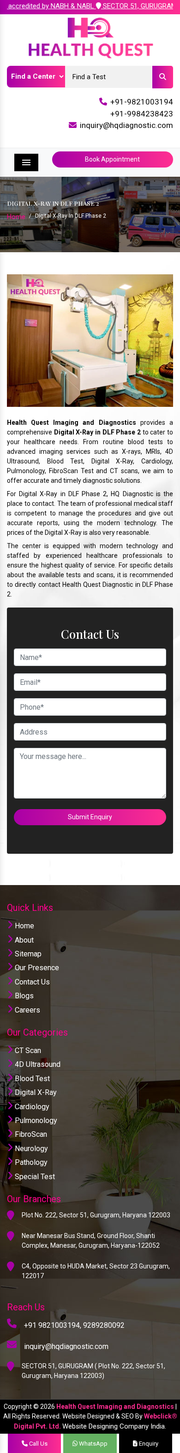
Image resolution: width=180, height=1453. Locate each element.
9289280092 (104, 1325)
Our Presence (36, 967)
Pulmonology (35, 1120)
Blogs (23, 995)
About (23, 940)
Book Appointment (112, 159)
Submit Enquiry (90, 817)
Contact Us (31, 982)
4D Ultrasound (36, 1064)
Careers (26, 1010)
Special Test (34, 1176)
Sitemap (27, 953)
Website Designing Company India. (114, 1426)
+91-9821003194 (141, 101)
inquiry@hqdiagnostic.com (126, 125)
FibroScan (30, 1134)
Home (16, 217)
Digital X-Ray (35, 1092)
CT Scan (27, 1050)
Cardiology (31, 1106)
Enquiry (148, 1443)
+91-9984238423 (141, 113)
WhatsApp (93, 1443)
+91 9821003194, (52, 1325)
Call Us (38, 1443)
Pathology (30, 1162)
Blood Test (31, 1078)
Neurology (30, 1148)
